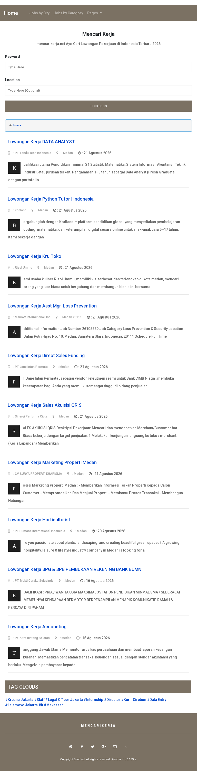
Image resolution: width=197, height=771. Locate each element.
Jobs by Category (68, 13)
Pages (93, 13)
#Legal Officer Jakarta (64, 700)
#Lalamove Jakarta (21, 705)
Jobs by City (39, 13)
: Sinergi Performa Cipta (30, 416)
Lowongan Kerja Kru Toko (34, 256)
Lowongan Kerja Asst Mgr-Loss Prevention (52, 306)
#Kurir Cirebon (133, 700)
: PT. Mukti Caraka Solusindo (33, 580)
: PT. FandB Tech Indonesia (32, 153)
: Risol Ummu (22, 267)
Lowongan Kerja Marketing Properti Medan (52, 462)
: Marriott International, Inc (32, 317)
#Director (112, 700)
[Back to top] (125, 747)
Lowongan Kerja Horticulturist (39, 519)
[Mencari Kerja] (98, 726)
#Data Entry (156, 700)
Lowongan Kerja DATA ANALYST (41, 141)
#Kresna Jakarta (19, 700)
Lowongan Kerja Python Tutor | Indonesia (51, 199)
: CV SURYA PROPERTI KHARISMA (37, 474)
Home (11, 13)
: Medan (67, 153)
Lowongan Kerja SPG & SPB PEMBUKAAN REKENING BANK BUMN (74, 569)
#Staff (39, 700)
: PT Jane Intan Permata (30, 367)
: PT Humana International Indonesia (39, 531)
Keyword (12, 56)
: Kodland (19, 210)
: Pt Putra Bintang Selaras (31, 638)
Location (12, 80)
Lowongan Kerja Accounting (37, 626)
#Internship (93, 700)
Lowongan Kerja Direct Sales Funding (46, 355)
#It (40, 705)
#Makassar (53, 705)
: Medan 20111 (71, 317)
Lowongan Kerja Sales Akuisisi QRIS (45, 405)
